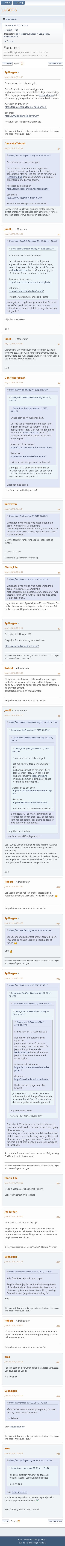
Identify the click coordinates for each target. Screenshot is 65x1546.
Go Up (5, 1521)
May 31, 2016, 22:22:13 (14, 628)
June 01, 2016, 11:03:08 (14, 1183)
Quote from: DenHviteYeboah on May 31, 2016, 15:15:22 (33, 722)
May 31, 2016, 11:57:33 (14, 234)
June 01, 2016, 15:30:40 (14, 1216)
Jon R (18, 34)
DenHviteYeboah (15, 143)
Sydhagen (11, 72)
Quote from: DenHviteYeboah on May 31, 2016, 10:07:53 (33, 241)
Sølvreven (11, 504)
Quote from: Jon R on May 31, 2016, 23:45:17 (28, 985)
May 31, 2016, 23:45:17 (14, 715)
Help (20, 1539)
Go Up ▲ (43, 1539)
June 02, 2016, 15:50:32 (14, 1453)
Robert (9, 668)
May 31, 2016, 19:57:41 (14, 509)
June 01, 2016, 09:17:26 (14, 978)
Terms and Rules (30, 1539)
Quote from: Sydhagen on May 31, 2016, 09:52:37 (30, 155)
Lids (40, 34)
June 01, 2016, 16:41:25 (14, 1261)
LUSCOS (9, 10)
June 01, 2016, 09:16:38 (14, 923)
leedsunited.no (46, 95)
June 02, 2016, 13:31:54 (14, 1361)
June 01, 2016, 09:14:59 (14, 886)
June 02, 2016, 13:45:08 (14, 1395)
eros (7, 1357)
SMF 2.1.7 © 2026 (25, 1543)
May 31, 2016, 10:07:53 (14, 148)
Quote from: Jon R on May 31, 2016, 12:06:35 (28, 516)
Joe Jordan (11, 1211)
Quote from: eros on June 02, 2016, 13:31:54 (28, 1402)
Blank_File (11, 567)
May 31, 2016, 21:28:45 (14, 572)
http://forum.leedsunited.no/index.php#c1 (26, 107)
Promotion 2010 (11, 36)
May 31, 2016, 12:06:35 (14, 343)
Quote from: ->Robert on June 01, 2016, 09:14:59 (30, 930)
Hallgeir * (33, 34)
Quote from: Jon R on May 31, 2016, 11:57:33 (28, 389)
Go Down (7, 63)
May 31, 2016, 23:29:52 (14, 673)
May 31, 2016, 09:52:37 (14, 77)
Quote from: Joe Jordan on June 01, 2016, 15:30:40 (30, 1271)
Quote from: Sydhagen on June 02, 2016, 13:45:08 (30, 1460)
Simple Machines (39, 1543)
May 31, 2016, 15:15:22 (14, 382)
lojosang (24, 34)
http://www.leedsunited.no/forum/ (22, 115)
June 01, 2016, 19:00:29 (14, 1325)
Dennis (46, 34)
